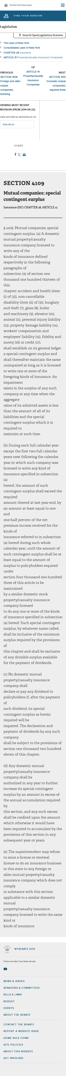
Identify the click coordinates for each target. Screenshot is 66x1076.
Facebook (14, 154)
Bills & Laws (13, 994)
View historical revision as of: (18, 117)
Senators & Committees (22, 988)
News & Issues (14, 981)
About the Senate (17, 1015)
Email (23, 154)
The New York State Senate (21, 5)
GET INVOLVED (14, 1058)
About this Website (18, 1051)
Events (9, 1008)
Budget (9, 1001)
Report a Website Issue (21, 1031)
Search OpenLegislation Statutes (43, 35)
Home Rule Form (16, 1038)
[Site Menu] (62, 5)
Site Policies (13, 1045)
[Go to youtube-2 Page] (6, 969)
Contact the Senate (19, 1024)
